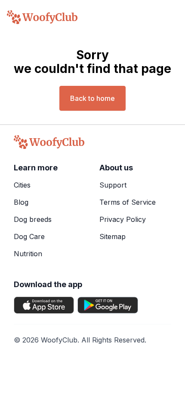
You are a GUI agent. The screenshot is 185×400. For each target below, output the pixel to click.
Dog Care (29, 236)
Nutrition (28, 253)
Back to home (92, 98)
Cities (22, 185)
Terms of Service (127, 202)
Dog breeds (33, 219)
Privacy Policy (122, 219)
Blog (21, 202)
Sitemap (112, 236)
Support (112, 185)
